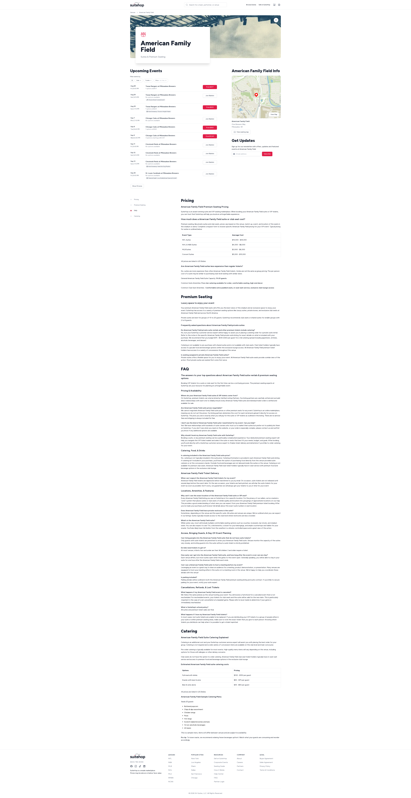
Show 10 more (137, 186)
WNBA (170, 778)
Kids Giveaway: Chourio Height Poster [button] (159, 111)
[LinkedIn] (144, 766)
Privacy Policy (265, 766)
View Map (274, 114)
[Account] (279, 5)
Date (137, 80)
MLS (170, 774)
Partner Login (219, 782)
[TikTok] (140, 766)
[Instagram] (135, 766)
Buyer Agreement (266, 758)
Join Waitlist (210, 96)
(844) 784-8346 (136, 762)
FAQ (215, 778)
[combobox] (205, 5)
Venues (132, 12)
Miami (193, 766)
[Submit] (186, 5)
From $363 (210, 128)
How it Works (219, 770)
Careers (240, 762)
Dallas (193, 770)
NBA (170, 762)
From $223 (210, 107)
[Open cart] (274, 5)
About (239, 758)
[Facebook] (131, 766)
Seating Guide (219, 766)
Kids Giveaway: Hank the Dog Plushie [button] (159, 166)
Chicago (194, 778)
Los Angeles (196, 762)
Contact (240, 770)
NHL (170, 770)
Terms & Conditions (267, 770)
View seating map (243, 132)
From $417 (210, 87)
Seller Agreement (266, 762)
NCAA (170, 782)
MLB (170, 766)
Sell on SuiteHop (264, 5)
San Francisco (196, 774)
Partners (240, 766)
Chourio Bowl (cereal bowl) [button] (156, 100)
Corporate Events (221, 762)
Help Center (218, 774)
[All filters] (132, 80)
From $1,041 (210, 136)
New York (195, 758)
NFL (170, 758)
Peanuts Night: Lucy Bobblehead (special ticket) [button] (162, 178)
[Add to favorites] (276, 20)
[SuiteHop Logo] (137, 4)
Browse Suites (251, 5)
